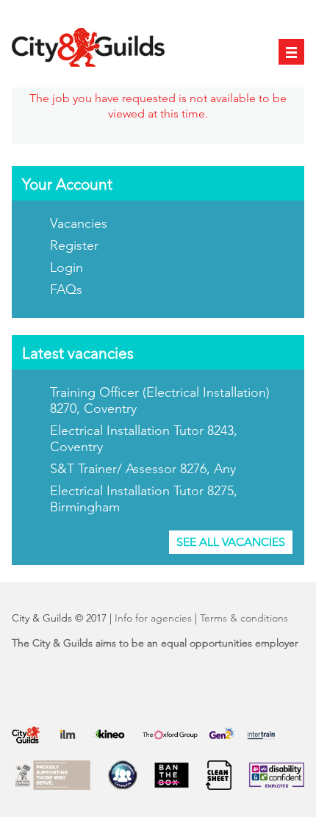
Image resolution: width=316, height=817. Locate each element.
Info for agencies (153, 618)
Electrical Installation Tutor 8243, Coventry (143, 438)
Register (74, 245)
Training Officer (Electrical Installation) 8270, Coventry (160, 400)
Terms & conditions (244, 618)
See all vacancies (230, 542)
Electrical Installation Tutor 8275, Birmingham (143, 499)
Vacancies (78, 223)
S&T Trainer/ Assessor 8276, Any (143, 469)
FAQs (66, 289)
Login (66, 267)
